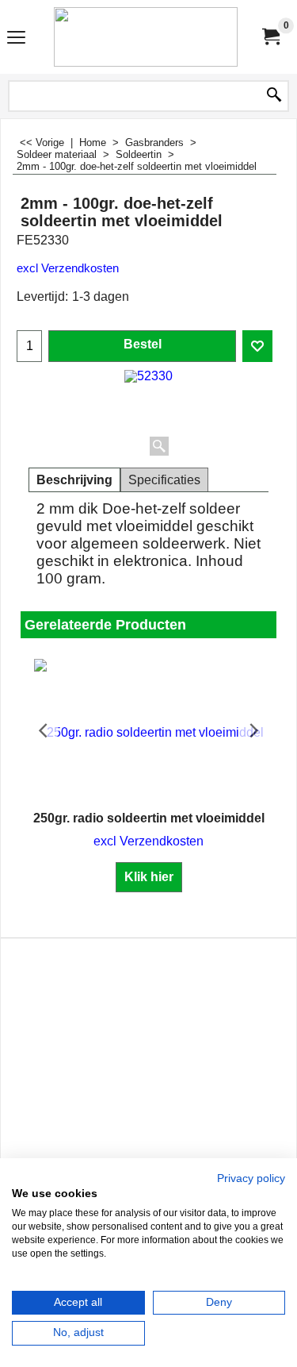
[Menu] (16, 38)
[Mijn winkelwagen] (270, 37)
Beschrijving (74, 480)
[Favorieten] (257, 346)
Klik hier (148, 877)
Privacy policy (251, 1178)
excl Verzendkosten (68, 268)
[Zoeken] (274, 96)
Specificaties (164, 480)
